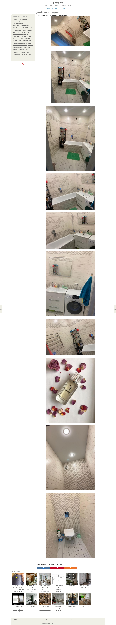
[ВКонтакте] (43, 568)
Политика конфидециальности (48, 621)
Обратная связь (74, 619)
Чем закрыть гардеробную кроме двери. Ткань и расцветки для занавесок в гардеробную (22, 32)
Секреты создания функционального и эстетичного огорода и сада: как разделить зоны (23, 25)
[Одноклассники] (70, 568)
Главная (50, 8)
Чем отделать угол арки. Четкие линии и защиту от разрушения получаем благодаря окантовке (22, 38)
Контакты (43, 619)
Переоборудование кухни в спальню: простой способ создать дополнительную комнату (22, 54)
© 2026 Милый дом (16, 619)
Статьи (64, 8)
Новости (57, 8)
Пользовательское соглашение (52, 619)
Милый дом (58, 3)
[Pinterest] (57, 568)
